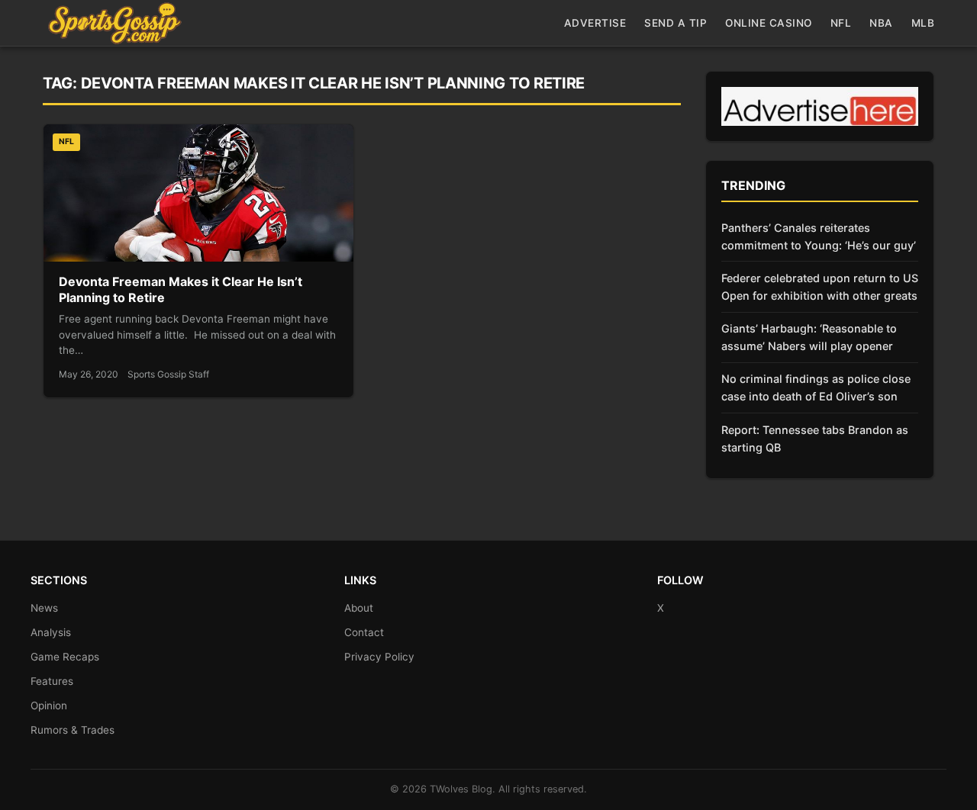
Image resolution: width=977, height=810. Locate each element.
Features (52, 681)
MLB (923, 23)
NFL (841, 23)
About (358, 608)
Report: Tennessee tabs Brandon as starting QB (814, 438)
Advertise (595, 23)
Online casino (768, 23)
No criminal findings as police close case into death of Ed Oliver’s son (816, 387)
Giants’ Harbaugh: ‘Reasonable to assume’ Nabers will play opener (809, 337)
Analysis (51, 632)
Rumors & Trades (72, 730)
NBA (881, 23)
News (44, 608)
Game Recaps (65, 657)
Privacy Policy (379, 657)
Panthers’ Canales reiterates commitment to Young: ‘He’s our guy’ (818, 236)
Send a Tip (675, 23)
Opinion (49, 705)
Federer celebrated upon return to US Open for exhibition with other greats (819, 287)
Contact (364, 632)
